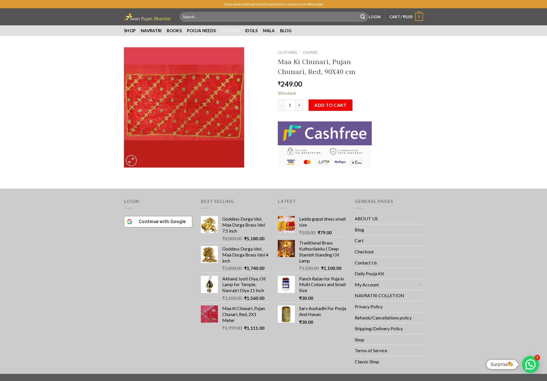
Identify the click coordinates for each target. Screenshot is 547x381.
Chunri (310, 52)
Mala (269, 30)
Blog (285, 30)
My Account (367, 284)
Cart (359, 240)
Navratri (151, 30)
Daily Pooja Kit (369, 273)
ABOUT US (366, 218)
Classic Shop (367, 361)
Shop (130, 30)
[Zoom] (131, 160)
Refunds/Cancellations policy (383, 317)
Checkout (364, 251)
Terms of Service (371, 350)
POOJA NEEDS (201, 30)
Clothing (287, 52)
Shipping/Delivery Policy (379, 328)
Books (174, 30)
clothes (230, 30)
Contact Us (366, 262)
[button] (530, 364)
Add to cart (330, 105)
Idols (251, 30)
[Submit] (363, 17)
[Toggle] (421, 284)
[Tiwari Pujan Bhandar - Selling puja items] (147, 17)
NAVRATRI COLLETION (379, 295)
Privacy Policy (369, 306)
